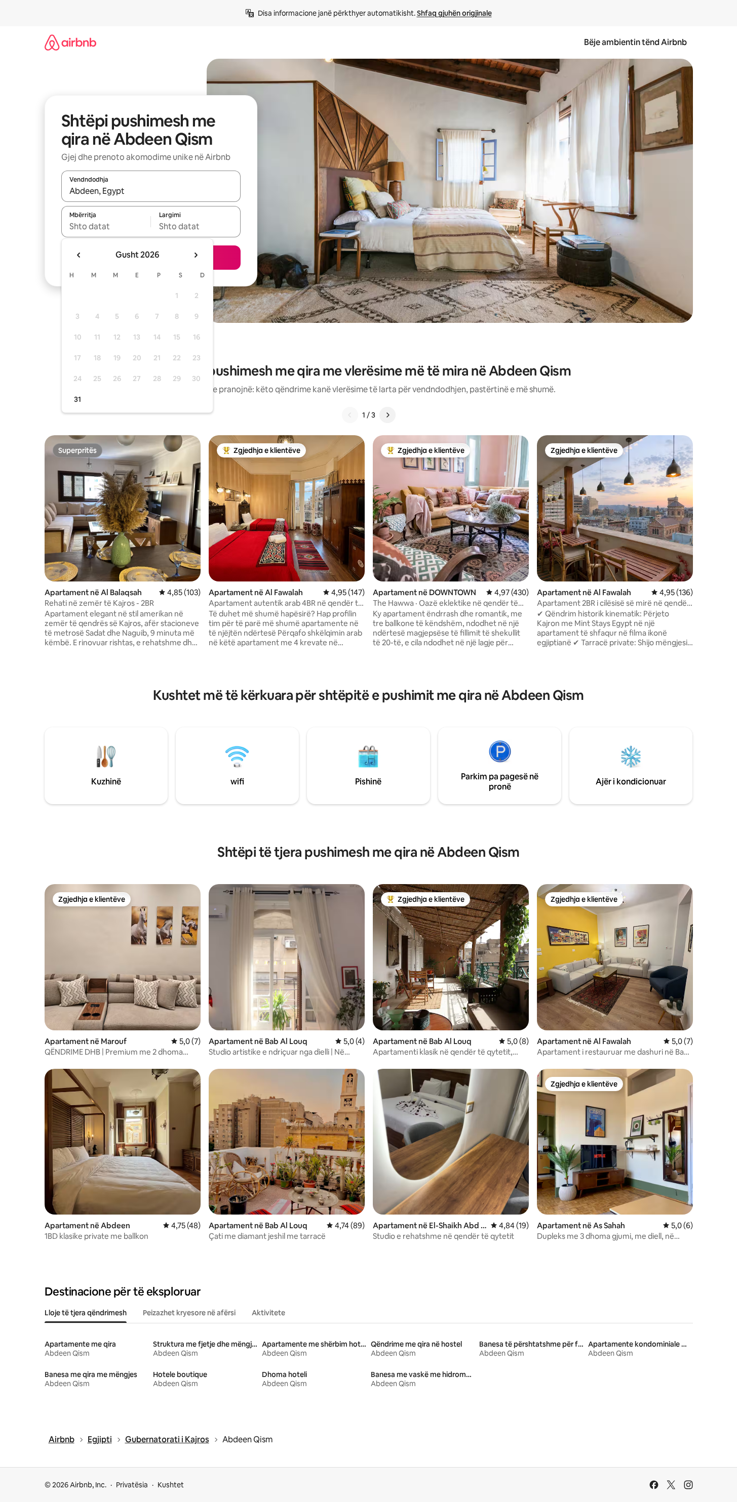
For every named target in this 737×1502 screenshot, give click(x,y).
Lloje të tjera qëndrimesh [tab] (86, 1312)
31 (77, 399)
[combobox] (150, 191)
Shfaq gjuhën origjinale (454, 13)
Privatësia (132, 1484)
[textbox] (106, 226)
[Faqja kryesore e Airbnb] (70, 42)
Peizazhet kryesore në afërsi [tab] (189, 1312)
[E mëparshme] (350, 415)
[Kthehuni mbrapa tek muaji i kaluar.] (79, 255)
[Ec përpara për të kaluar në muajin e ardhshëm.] (195, 255)
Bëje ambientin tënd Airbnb (635, 42)
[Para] (387, 415)
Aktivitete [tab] (268, 1312)
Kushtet (171, 1484)
